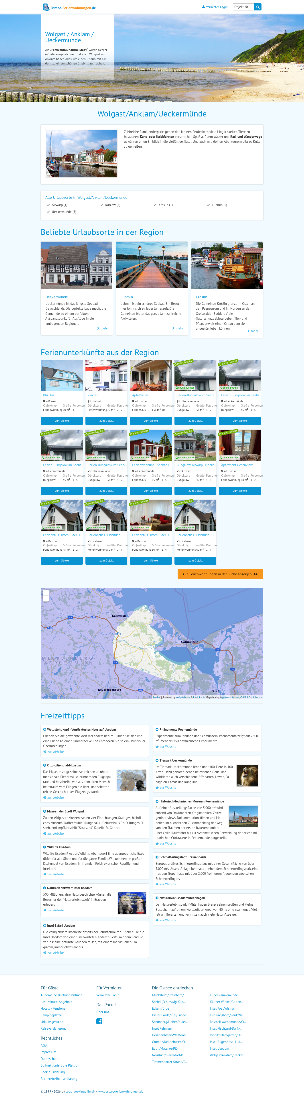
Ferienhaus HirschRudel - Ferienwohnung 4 (118, 535)
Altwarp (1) (59, 205)
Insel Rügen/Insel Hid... (226, 1042)
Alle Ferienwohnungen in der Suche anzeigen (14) (220, 574)
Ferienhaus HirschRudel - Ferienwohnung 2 (207, 535)
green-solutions (230, 697)
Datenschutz (49, 1059)
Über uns (102, 1012)
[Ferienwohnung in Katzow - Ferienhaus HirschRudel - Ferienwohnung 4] (106, 521)
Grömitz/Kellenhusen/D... (169, 1042)
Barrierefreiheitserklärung (59, 1079)
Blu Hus (48, 395)
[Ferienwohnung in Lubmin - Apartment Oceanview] (240, 451)
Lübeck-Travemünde (224, 995)
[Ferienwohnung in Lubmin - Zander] (106, 381)
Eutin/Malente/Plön (165, 1048)
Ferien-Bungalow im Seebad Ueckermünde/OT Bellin (214, 395)
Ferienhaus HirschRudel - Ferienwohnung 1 (162, 535)
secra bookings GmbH (80, 1091)
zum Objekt (62, 421)
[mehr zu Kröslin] (227, 288)
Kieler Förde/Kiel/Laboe (169, 1015)
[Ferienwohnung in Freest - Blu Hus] (62, 381)
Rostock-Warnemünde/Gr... (228, 1022)
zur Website (55, 752)
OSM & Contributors (251, 697)
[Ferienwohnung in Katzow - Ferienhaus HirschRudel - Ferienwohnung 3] (62, 521)
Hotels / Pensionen (54, 1008)
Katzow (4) (112, 205)
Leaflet (156, 697)
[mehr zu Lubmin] (152, 287)
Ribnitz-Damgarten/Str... (227, 1035)
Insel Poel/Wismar (222, 1008)
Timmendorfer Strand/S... (170, 1062)
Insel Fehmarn (162, 1028)
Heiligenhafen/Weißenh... (170, 1035)
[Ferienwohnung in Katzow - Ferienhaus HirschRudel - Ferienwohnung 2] (195, 521)
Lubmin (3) (219, 205)
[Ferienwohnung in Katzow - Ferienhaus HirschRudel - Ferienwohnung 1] (151, 521)
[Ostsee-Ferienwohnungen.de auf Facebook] (99, 1020)
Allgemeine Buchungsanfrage (61, 995)
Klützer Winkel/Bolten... (226, 1002)
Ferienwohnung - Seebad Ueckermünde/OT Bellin (167, 465)
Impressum (48, 1052)
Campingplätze (51, 1015)
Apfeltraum (140, 395)
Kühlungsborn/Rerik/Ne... (227, 1015)
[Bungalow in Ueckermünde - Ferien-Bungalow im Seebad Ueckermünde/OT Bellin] (195, 381)
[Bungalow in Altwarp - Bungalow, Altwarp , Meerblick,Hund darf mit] (195, 451)
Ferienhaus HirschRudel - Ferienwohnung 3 (73, 535)
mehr (104, 328)
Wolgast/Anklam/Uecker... (228, 1055)
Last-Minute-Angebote (57, 1002)
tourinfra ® (199, 697)
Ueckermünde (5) (63, 212)
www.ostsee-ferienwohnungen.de (120, 1091)
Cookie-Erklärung (53, 1072)
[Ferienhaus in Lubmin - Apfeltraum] (151, 381)
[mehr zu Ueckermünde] (76, 288)
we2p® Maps (183, 697)
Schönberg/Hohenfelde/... (170, 1022)
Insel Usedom (219, 1048)
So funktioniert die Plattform (61, 1065)
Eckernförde (160, 1008)
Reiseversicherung (54, 1028)
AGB (44, 1045)
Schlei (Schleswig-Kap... (169, 1002)
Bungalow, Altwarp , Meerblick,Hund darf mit (208, 465)
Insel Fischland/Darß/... (226, 1028)
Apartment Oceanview (237, 465)
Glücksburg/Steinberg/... (169, 995)
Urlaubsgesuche (52, 1022)
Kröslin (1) (165, 205)
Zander (92, 395)
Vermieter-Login (217, 7)
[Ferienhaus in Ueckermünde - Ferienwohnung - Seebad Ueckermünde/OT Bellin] (151, 451)
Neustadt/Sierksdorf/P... (168, 1055)
